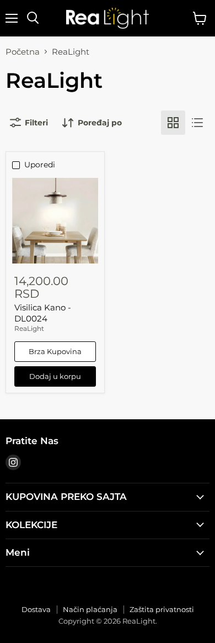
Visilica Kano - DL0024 (42, 313)
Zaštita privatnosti (162, 609)
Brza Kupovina (55, 351)
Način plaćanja (90, 609)
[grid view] (173, 122)
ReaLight (29, 328)
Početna (23, 51)
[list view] (197, 122)
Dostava (36, 609)
